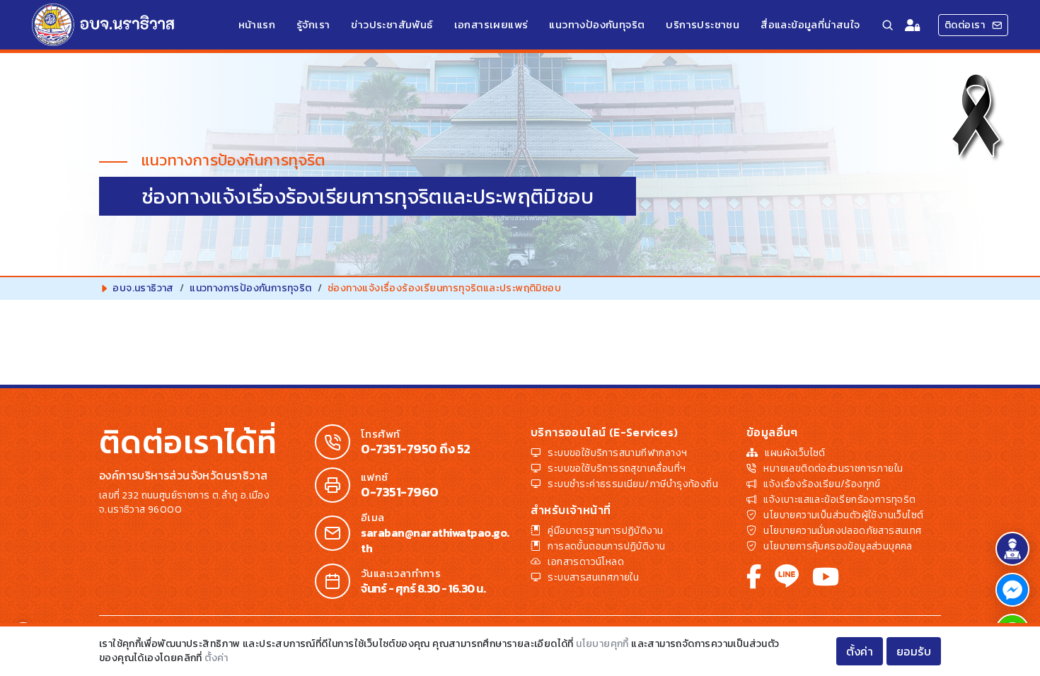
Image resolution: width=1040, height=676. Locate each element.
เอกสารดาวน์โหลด (586, 561)
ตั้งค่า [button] (859, 651)
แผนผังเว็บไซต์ (795, 452)
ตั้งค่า (216, 658)
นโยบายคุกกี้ (602, 643)
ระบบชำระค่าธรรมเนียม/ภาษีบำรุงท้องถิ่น (633, 484)
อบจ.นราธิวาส (142, 288)
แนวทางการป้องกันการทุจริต (250, 288)
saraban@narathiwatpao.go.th (435, 540)
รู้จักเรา (313, 24)
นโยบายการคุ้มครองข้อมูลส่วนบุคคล (837, 546)
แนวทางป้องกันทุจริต (597, 24)
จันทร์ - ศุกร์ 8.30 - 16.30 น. (423, 588)
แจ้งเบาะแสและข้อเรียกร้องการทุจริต (839, 499)
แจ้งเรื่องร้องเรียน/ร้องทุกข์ (821, 484)
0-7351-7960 (400, 492)
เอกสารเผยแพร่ (491, 24)
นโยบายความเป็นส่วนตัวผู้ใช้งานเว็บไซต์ (843, 515)
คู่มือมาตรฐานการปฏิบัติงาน (605, 530)
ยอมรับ (914, 651)
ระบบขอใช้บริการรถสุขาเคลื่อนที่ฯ (617, 468)
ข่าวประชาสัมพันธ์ (391, 24)
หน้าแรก (256, 24)
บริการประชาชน (702, 24)
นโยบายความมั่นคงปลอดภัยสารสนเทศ (842, 530)
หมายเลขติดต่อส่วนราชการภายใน (833, 468)
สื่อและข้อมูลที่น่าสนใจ (810, 24)
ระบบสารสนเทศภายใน (593, 577)
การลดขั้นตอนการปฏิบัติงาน (606, 546)
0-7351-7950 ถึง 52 (415, 449)
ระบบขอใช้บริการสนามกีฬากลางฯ (617, 452)
